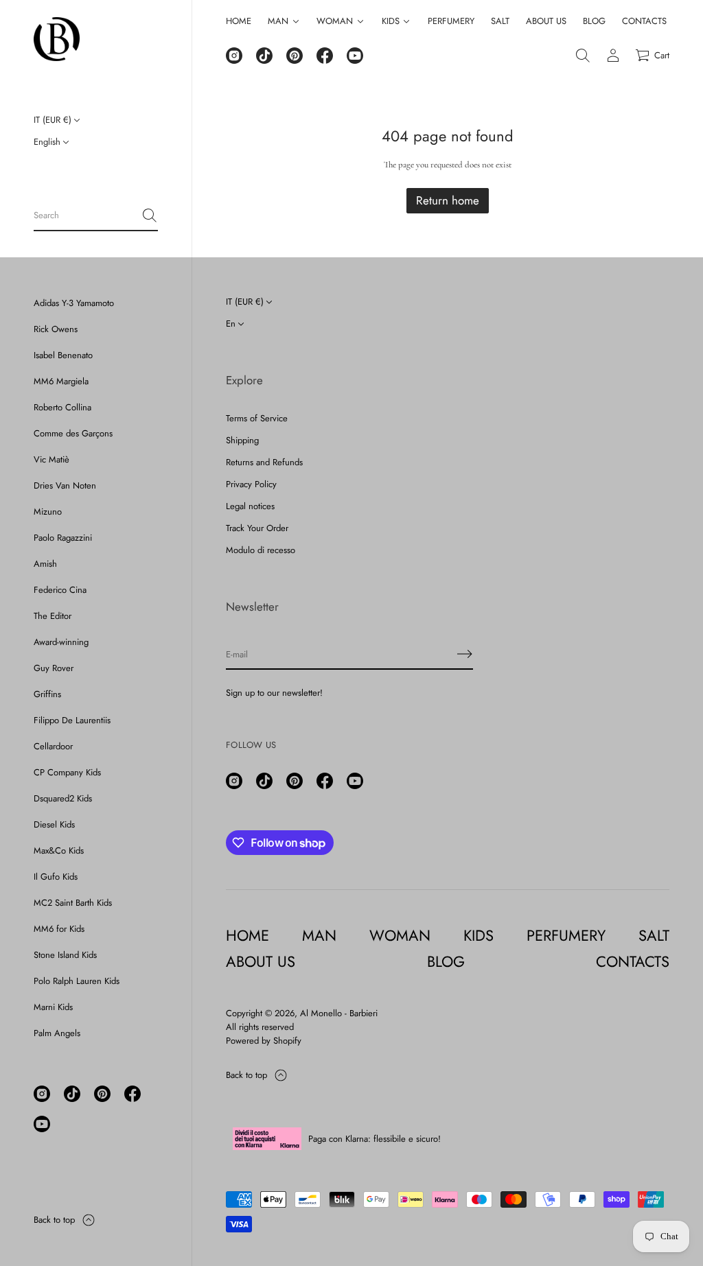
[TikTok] (72, 1094)
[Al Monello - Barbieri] (57, 39)
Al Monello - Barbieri (339, 1013)
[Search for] (149, 215)
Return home (447, 200)
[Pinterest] (102, 1094)
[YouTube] (42, 1124)
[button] (96, 216)
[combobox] (85, 215)
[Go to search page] (583, 55)
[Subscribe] (465, 654)
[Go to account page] (613, 55)
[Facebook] (132, 1094)
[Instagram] (42, 1094)
